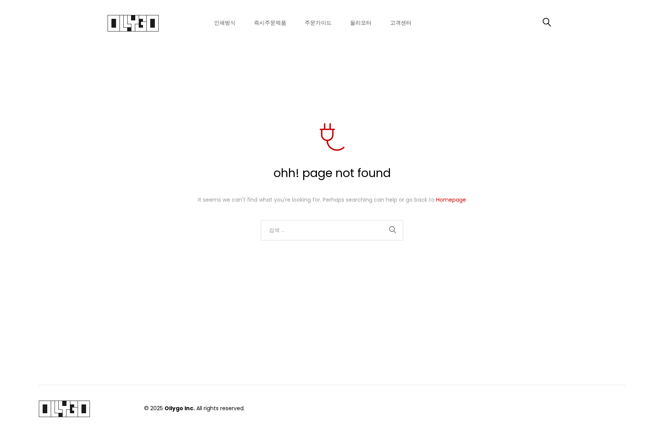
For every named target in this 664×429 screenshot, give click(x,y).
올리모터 (361, 23)
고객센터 (401, 23)
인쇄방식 (225, 23)
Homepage (451, 200)
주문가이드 (318, 23)
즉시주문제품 (270, 23)
